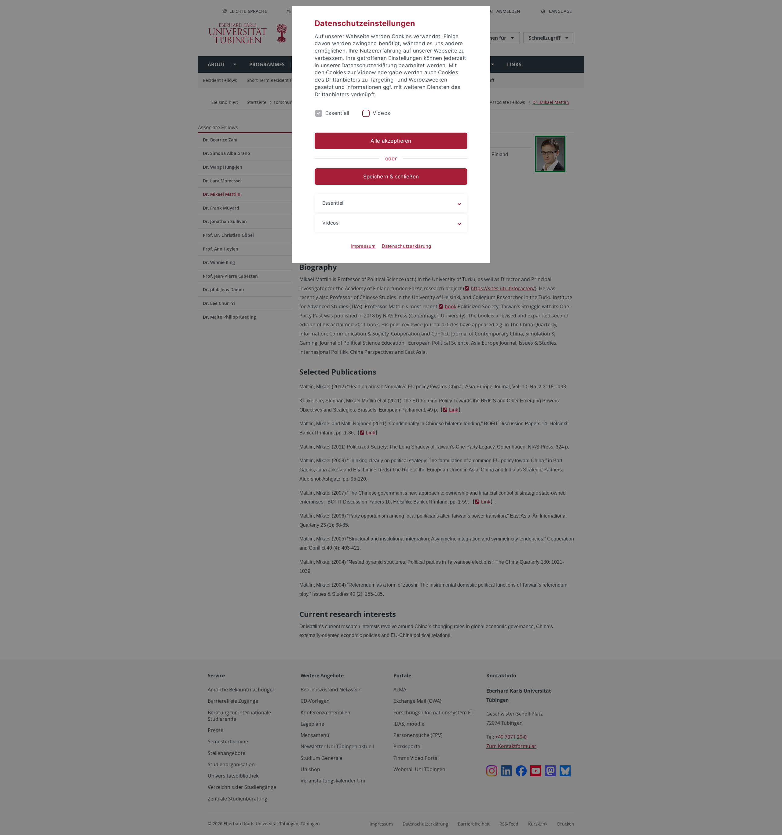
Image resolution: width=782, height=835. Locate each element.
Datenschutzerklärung (406, 246)
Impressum (363, 246)
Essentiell (337, 113)
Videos (381, 113)
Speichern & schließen (391, 177)
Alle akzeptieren (391, 141)
